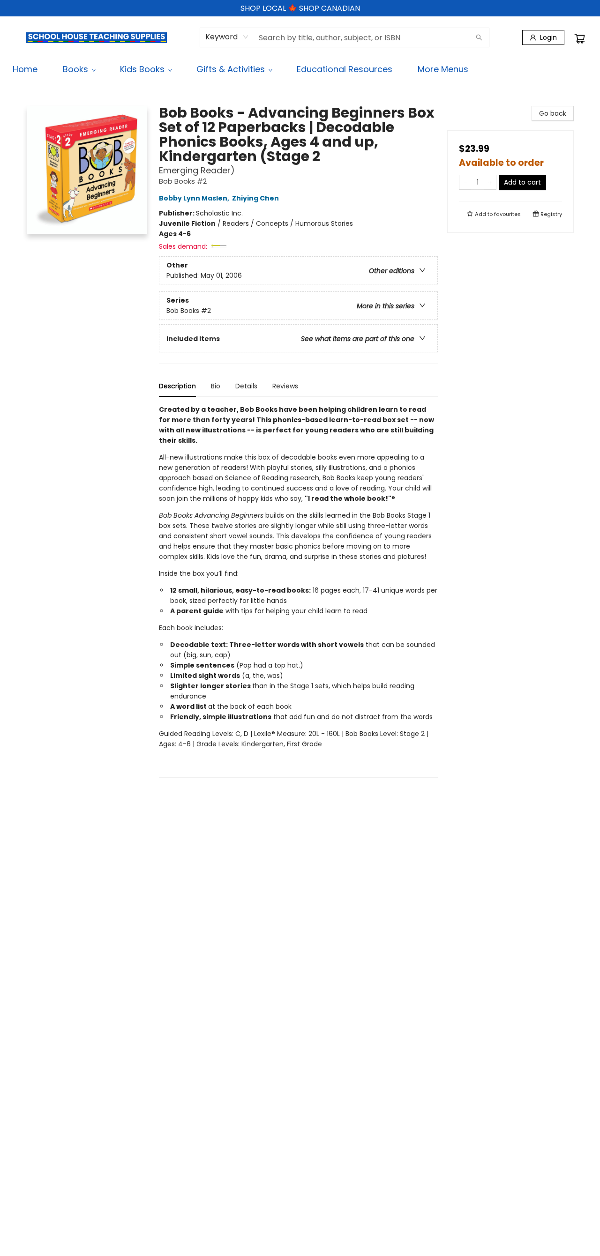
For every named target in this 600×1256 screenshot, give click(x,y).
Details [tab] (246, 386)
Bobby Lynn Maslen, (195, 198)
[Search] (479, 37)
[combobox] (227, 37)
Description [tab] (177, 386)
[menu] (300, 69)
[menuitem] (25, 69)
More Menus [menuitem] (443, 69)
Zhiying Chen (255, 198)
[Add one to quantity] (490, 182)
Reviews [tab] (285, 386)
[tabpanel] (298, 591)
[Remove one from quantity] (465, 182)
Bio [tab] (215, 386)
